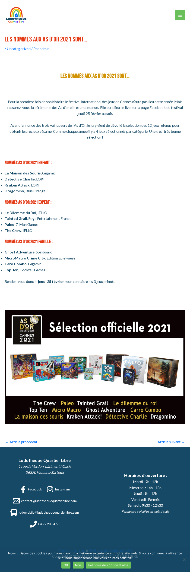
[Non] (184, 559)
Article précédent (21, 441)
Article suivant (171, 441)
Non (78, 565)
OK (66, 565)
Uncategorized (19, 48)
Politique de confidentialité (108, 565)
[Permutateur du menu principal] (180, 15)
